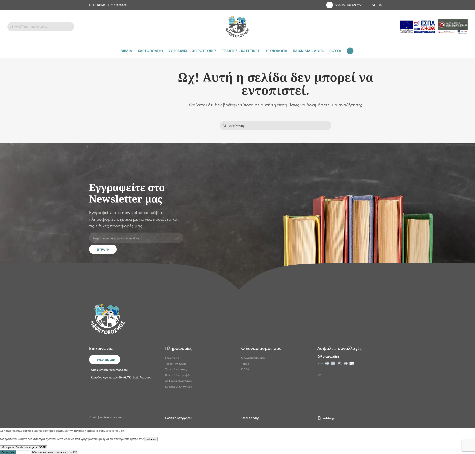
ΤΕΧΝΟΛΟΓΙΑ (276, 50)
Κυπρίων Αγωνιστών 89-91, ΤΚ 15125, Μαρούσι (121, 377)
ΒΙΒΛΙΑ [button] (126, 50)
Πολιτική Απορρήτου (178, 418)
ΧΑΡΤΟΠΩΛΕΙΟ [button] (150, 50)
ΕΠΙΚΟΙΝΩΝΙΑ (97, 5)
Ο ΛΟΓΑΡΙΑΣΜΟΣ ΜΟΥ (349, 4)
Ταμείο (245, 363)
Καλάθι (245, 369)
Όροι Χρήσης (250, 418)
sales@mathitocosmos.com (109, 370)
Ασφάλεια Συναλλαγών (178, 381)
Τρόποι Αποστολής (176, 369)
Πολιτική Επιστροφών (178, 375)
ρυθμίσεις (151, 439)
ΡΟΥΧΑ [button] (335, 50)
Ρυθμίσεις (23, 452)
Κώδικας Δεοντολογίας (178, 386)
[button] (319, 375)
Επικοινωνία (172, 358)
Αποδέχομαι (7, 452)
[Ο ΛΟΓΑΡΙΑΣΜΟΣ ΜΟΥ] (329, 5)
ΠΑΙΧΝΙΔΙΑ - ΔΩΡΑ (308, 50)
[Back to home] (237, 27)
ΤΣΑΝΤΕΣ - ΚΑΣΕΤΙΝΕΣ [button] (241, 50)
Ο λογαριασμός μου (253, 358)
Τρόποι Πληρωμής (175, 363)
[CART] (350, 50)
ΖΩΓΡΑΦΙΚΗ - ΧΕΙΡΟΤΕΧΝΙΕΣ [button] (193, 50)
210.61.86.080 (119, 5)
